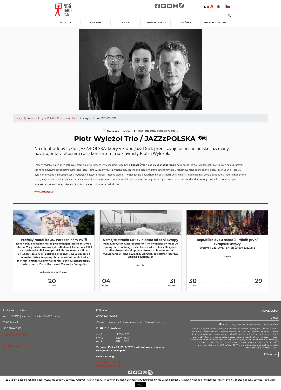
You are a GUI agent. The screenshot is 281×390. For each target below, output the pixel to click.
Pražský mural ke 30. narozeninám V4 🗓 (54, 240)
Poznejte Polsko (156, 22)
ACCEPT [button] (140, 384)
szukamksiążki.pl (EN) (108, 366)
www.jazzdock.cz (44, 191)
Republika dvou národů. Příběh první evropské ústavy (227, 242)
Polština (186, 22)
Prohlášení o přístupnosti (16, 346)
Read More (269, 379)
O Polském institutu (215, 22)
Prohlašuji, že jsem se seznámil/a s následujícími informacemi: (250, 324)
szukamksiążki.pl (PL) (108, 362)
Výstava (63, 272)
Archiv (125, 22)
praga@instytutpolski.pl (16, 334)
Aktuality (65, 22)
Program (95, 22)
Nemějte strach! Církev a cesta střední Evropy (140, 240)
